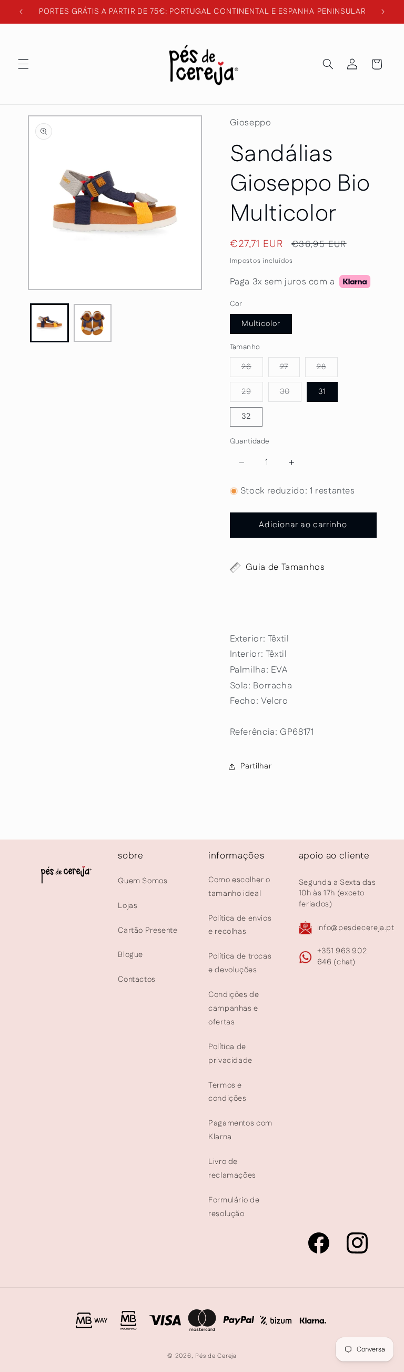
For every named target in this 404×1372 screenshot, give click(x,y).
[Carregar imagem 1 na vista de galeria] (49, 323)
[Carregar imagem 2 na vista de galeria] (93, 323)
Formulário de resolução (233, 1207)
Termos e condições (227, 1092)
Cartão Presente (147, 930)
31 (322, 391)
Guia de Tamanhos (285, 567)
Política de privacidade (230, 1053)
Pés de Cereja (216, 1355)
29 (252, 394)
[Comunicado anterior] (21, 11)
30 (290, 394)
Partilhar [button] (256, 766)
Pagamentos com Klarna (240, 1130)
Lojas (127, 905)
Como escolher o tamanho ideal (239, 886)
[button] (23, 64)
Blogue (130, 954)
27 (290, 369)
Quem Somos (142, 880)
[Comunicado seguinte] (383, 11)
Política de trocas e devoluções (239, 963)
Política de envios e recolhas (239, 925)
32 (246, 416)
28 (327, 369)
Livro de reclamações (232, 1168)
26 (252, 369)
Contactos (137, 979)
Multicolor (261, 323)
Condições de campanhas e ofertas (233, 1008)
